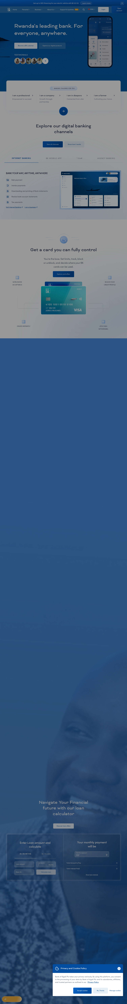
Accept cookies (82, 990)
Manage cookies (115, 990)
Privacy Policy (93, 982)
